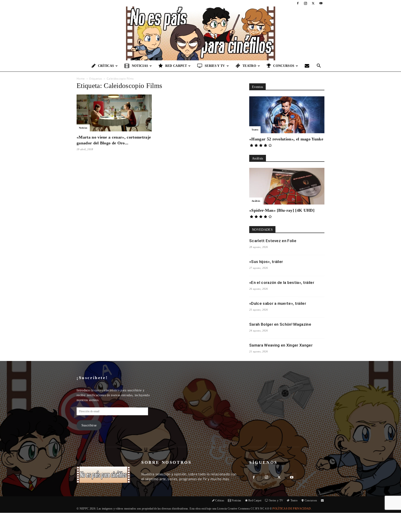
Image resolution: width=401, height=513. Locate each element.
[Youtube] (320, 3)
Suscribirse (89, 425)
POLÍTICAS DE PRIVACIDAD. (292, 508)
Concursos (283, 66)
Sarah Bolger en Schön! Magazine (280, 324)
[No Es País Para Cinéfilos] (200, 33)
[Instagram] (305, 3)
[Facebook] (297, 3)
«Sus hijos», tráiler (266, 261)
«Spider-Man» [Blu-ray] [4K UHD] (281, 210)
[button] (318, 66)
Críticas (106, 66)
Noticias (140, 66)
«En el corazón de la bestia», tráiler (281, 282)
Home (81, 79)
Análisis (256, 201)
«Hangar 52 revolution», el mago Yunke (286, 139)
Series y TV (215, 66)
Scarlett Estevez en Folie (272, 240)
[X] (313, 3)
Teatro (249, 66)
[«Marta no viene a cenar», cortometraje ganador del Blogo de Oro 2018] (114, 112)
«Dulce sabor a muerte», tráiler (277, 303)
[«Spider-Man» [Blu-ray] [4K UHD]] (286, 186)
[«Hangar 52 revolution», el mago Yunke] (286, 114)
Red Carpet (176, 66)
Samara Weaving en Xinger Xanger (281, 345)
